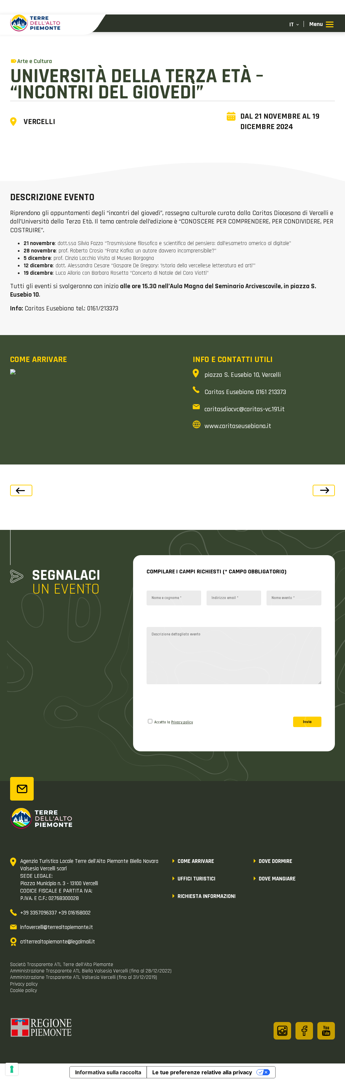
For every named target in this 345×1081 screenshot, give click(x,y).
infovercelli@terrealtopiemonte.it (56, 927)
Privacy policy (182, 722)
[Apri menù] (321, 25)
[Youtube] (326, 1031)
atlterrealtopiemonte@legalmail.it (57, 941)
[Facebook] (304, 1031)
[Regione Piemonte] (41, 1028)
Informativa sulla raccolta (108, 1072)
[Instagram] (282, 1031)
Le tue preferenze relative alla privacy (202, 1072)
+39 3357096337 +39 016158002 (55, 913)
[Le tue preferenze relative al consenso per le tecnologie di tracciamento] (11, 1069)
